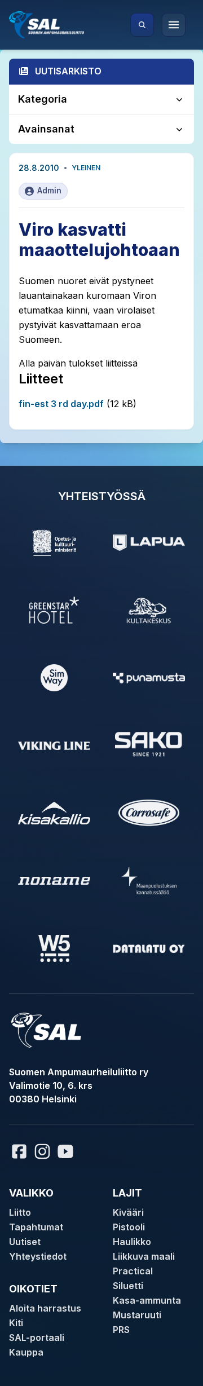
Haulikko (132, 1241)
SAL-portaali (36, 1337)
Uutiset (25, 1241)
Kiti (16, 1322)
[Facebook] (19, 1151)
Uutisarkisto (68, 71)
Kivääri (128, 1212)
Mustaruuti (137, 1315)
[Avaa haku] (142, 25)
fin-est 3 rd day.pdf (61, 403)
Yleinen (86, 168)
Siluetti (128, 1285)
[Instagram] (42, 1151)
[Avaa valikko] (173, 25)
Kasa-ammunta (147, 1300)
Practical (133, 1271)
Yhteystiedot (38, 1256)
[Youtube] (67, 1151)
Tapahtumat (36, 1227)
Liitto (20, 1212)
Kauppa (26, 1352)
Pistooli (129, 1227)
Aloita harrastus (45, 1308)
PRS (121, 1329)
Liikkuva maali (144, 1256)
